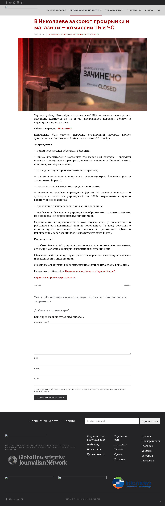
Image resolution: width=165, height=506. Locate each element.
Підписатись (150, 421)
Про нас (147, 436)
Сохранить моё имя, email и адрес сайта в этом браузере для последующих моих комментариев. (80, 390)
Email (37, 368)
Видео (149, 10)
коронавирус (55, 277)
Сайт (36, 379)
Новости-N (65, 128)
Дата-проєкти (96, 454)
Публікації (93, 444)
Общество (66, 34)
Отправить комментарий (50, 397)
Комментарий (41, 322)
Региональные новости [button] (84, 10)
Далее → (127, 285)
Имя (36, 358)
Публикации (134, 10)
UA (158, 10)
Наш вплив (94, 449)
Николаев (54, 34)
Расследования (56, 10)
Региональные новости (86, 34)
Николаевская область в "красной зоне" (90, 271)
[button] (160, 501)
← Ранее (37, 285)
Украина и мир (114, 10)
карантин (40, 277)
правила (70, 277)
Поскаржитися (151, 440)
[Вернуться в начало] (21, 10)
